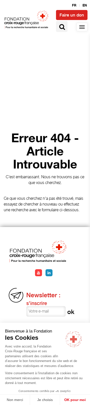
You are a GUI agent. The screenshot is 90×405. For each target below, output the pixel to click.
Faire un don (72, 15)
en (84, 5)
